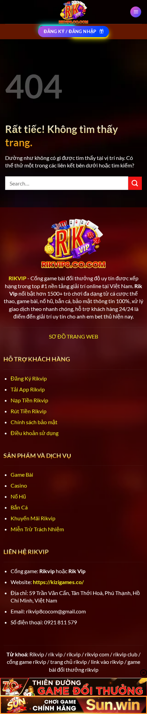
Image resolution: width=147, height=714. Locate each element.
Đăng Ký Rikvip (29, 378)
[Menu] (135, 12)
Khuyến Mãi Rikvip (33, 518)
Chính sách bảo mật (34, 422)
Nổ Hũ (18, 496)
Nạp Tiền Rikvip (29, 400)
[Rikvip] (73, 12)
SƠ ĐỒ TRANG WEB (73, 336)
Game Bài (22, 474)
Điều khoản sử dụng (34, 433)
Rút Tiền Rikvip (28, 411)
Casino (19, 485)
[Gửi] (135, 183)
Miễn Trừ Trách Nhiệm (37, 529)
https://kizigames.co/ (58, 582)
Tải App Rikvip (28, 389)
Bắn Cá (19, 507)
